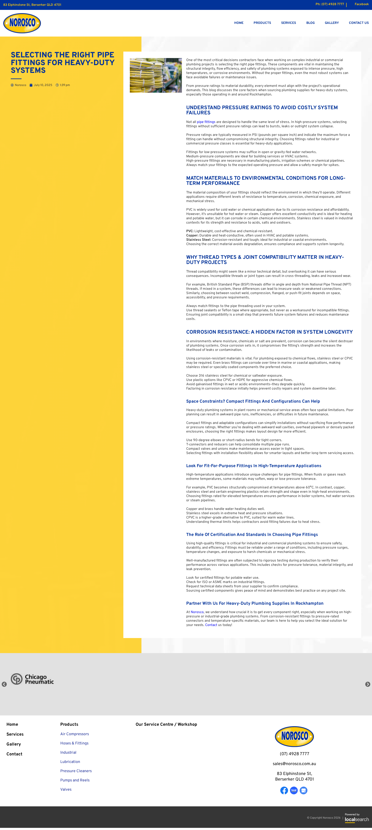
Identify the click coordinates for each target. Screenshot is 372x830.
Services (288, 23)
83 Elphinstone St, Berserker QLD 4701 (32, 5)
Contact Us (359, 23)
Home (238, 23)
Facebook (362, 4)
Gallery (332, 23)
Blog (310, 23)
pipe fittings (206, 122)
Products (262, 23)
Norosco (197, 612)
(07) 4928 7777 (332, 4)
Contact (211, 625)
